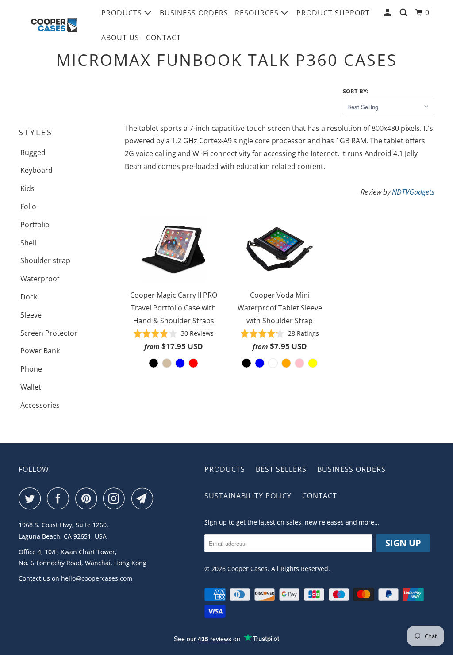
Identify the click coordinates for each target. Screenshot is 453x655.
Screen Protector (48, 333)
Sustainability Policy (248, 496)
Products (122, 13)
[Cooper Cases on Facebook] (60, 498)
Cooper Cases (247, 568)
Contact (163, 37)
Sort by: (356, 91)
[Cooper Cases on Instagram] (116, 498)
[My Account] (388, 12)
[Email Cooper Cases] (144, 498)
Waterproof (39, 278)
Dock (28, 297)
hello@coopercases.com (96, 578)
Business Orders (194, 13)
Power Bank (40, 351)
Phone (31, 369)
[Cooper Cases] (54, 25)
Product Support (333, 13)
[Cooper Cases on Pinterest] (88, 498)
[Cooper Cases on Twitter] (32, 498)
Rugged (33, 152)
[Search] (404, 12)
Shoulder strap (45, 260)
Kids (27, 188)
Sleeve (31, 315)
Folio (28, 206)
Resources (258, 13)
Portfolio (35, 225)
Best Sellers (281, 469)
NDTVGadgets (413, 192)
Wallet (30, 387)
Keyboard (36, 170)
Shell (28, 243)
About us (120, 37)
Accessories (40, 405)
